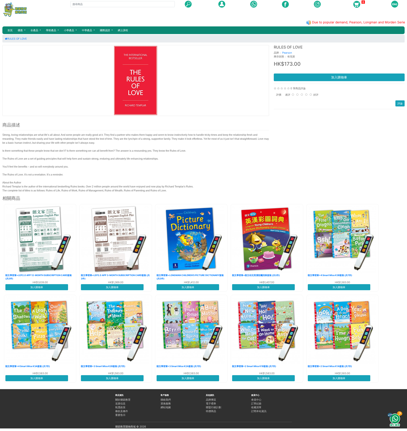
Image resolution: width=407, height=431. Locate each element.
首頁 (10, 30)
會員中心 (256, 399)
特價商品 (211, 411)
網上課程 (123, 30)
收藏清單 (256, 407)
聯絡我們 (166, 399)
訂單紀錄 (256, 403)
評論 (400, 103)
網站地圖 (166, 407)
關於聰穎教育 (123, 399)
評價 (278, 94)
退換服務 (166, 403)
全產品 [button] (35, 30)
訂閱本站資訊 (258, 411)
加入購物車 (339, 77)
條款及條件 (121, 411)
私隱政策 (120, 407)
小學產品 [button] (69, 30)
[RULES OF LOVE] (135, 80)
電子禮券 (211, 403)
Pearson (287, 52)
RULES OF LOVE (17, 38)
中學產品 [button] (87, 30)
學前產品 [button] (51, 30)
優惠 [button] (21, 30)
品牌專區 (211, 399)
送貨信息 (120, 403)
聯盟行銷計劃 (213, 407)
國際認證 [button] (105, 30)
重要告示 (120, 415)
